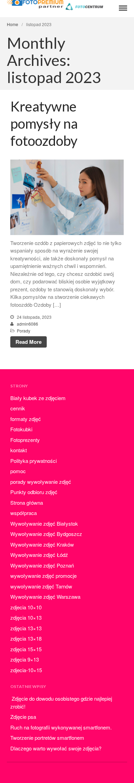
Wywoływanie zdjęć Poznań (42, 565)
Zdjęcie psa (23, 716)
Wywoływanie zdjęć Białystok (44, 523)
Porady (23, 331)
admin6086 (27, 324)
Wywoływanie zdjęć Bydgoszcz (46, 533)
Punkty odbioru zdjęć (33, 491)
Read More (28, 342)
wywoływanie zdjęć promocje (43, 575)
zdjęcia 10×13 (26, 617)
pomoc (18, 471)
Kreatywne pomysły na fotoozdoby (44, 123)
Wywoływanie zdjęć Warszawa (45, 596)
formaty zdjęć (25, 418)
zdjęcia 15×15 (26, 649)
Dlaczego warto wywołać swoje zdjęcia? (55, 748)
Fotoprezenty (25, 439)
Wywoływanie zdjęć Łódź (39, 554)
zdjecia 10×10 (26, 607)
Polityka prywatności (33, 460)
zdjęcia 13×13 (26, 628)
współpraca (23, 512)
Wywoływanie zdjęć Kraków (42, 544)
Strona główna (26, 502)
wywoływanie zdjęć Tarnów (41, 586)
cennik (17, 408)
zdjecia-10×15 (26, 670)
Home (12, 24)
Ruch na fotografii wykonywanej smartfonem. (61, 727)
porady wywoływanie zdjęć (40, 481)
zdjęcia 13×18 (26, 638)
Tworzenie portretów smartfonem (47, 737)
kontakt (18, 450)
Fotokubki (21, 429)
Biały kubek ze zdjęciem (38, 397)
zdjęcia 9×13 (24, 659)
